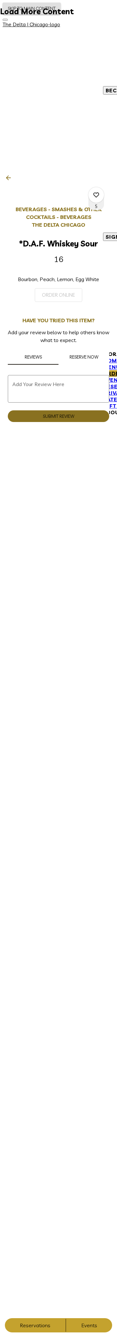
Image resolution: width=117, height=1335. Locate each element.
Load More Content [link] (37, 11)
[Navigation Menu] (5, 20)
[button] (10, 178)
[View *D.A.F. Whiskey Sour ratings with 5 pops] (96, 195)
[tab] (33, 357)
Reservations (35, 1325)
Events (89, 1325)
